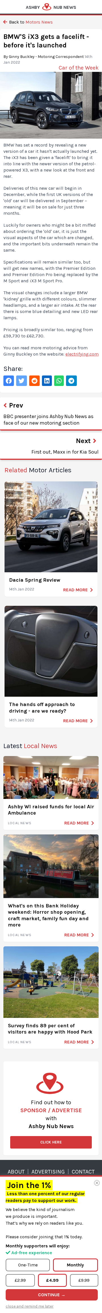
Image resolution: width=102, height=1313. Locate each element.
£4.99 (52, 1280)
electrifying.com (82, 354)
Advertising (48, 1171)
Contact (83, 1171)
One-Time (28, 1265)
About (16, 1171)
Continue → (51, 1294)
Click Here (51, 1142)
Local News (19, 823)
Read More (75, 589)
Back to (30, 22)
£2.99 (20, 1280)
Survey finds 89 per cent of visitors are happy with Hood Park (50, 1028)
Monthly (75, 1265)
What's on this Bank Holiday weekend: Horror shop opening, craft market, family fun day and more (48, 915)
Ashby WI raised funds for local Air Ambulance (51, 809)
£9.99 (84, 1280)
